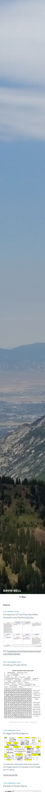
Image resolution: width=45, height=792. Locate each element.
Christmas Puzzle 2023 (15, 665)
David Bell (12, 590)
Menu (24, 597)
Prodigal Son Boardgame (15, 733)
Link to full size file (10, 775)
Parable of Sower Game (15, 786)
